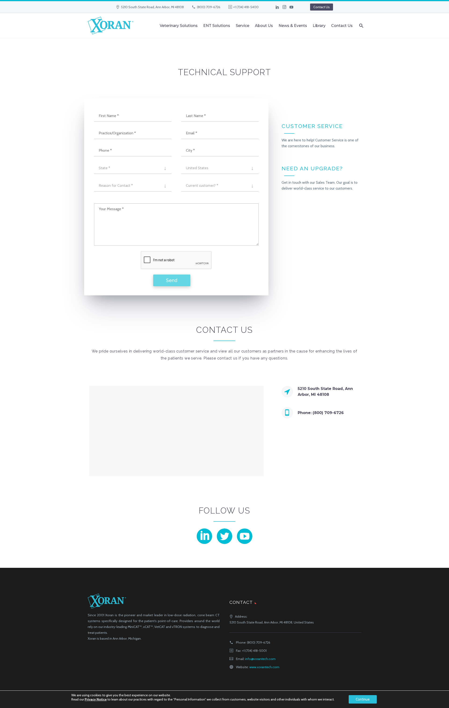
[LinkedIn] (277, 7)
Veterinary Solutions (179, 25)
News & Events (293, 25)
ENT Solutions (216, 25)
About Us (264, 25)
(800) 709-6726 (208, 7)
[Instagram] (284, 7)
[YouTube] (291, 7)
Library (319, 25)
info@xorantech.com (260, 659)
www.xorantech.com (264, 667)
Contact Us (321, 7)
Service (242, 25)
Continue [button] (363, 699)
